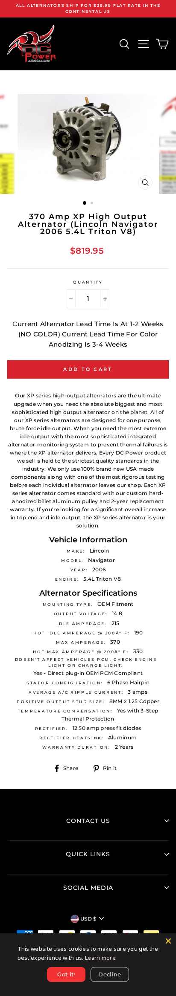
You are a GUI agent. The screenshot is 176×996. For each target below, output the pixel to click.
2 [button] (93, 204)
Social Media (88, 888)
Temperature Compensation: (65, 711)
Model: (72, 560)
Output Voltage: (81, 613)
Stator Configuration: (64, 682)
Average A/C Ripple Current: (76, 692)
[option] (88, 9)
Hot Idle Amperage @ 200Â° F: (81, 633)
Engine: (67, 579)
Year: (79, 569)
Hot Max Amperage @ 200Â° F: (81, 651)
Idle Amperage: (81, 623)
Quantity (88, 282)
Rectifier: (51, 728)
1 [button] (85, 203)
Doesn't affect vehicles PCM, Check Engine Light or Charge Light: (86, 662)
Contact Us (88, 821)
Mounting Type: (68, 604)
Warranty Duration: (76, 747)
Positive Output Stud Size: (61, 701)
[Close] (168, 941)
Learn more (100, 957)
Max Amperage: (81, 642)
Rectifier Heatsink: (71, 737)
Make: (76, 551)
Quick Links (88, 854)
